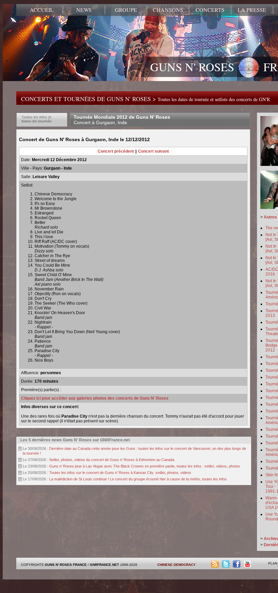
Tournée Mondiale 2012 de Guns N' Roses (122, 119)
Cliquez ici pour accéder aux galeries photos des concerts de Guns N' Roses (94, 398)
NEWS (84, 9)
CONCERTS (210, 9)
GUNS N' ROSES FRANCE (66, 565)
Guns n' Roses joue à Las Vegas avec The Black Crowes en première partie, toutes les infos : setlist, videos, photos (144, 466)
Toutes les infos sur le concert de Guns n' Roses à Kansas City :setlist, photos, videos (120, 473)
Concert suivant (153, 151)
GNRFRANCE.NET (104, 565)
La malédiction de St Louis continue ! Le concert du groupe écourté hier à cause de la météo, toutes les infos (138, 479)
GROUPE (126, 9)
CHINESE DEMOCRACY (176, 565)
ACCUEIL (42, 9)
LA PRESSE (252, 9)
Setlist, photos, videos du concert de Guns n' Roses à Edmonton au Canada (111, 460)
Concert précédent (116, 151)
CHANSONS (168, 9)
